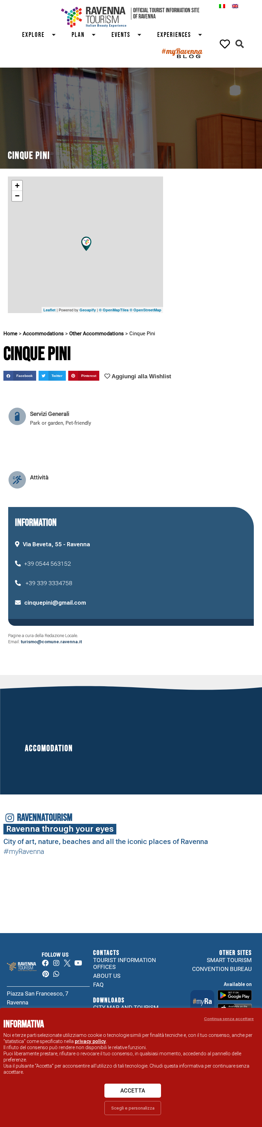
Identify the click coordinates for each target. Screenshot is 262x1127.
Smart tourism (229, 960)
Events (121, 35)
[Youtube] (78, 963)
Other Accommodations (96, 333)
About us (106, 975)
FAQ (98, 984)
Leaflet (49, 309)
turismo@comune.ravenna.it (51, 641)
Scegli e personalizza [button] (133, 1108)
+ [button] (17, 185)
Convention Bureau (222, 969)
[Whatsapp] (56, 974)
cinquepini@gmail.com (55, 602)
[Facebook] (45, 963)
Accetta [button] (132, 1090)
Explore (33, 35)
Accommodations (43, 333)
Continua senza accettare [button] (229, 1018)
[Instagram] (56, 963)
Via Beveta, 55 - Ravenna (56, 544)
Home (10, 333)
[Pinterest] (45, 974)
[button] (239, 44)
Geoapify (87, 309)
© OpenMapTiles (114, 309)
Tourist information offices (124, 963)
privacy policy (90, 1041)
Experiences (174, 35)
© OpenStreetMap (145, 309)
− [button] (17, 196)
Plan (78, 35)
